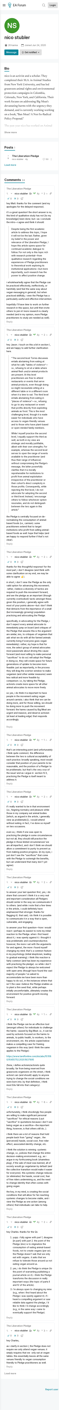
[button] (7, 193)
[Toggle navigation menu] (4, 5)
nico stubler (17, 159)
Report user (51, 1389)
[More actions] (51, 159)
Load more (10, 165)
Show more (10, 132)
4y (38, 193)
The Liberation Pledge (25, 156)
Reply (9, 321)
